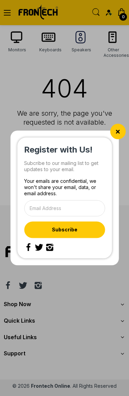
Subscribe (64, 229)
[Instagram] (49, 247)
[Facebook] (28, 247)
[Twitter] (39, 247)
